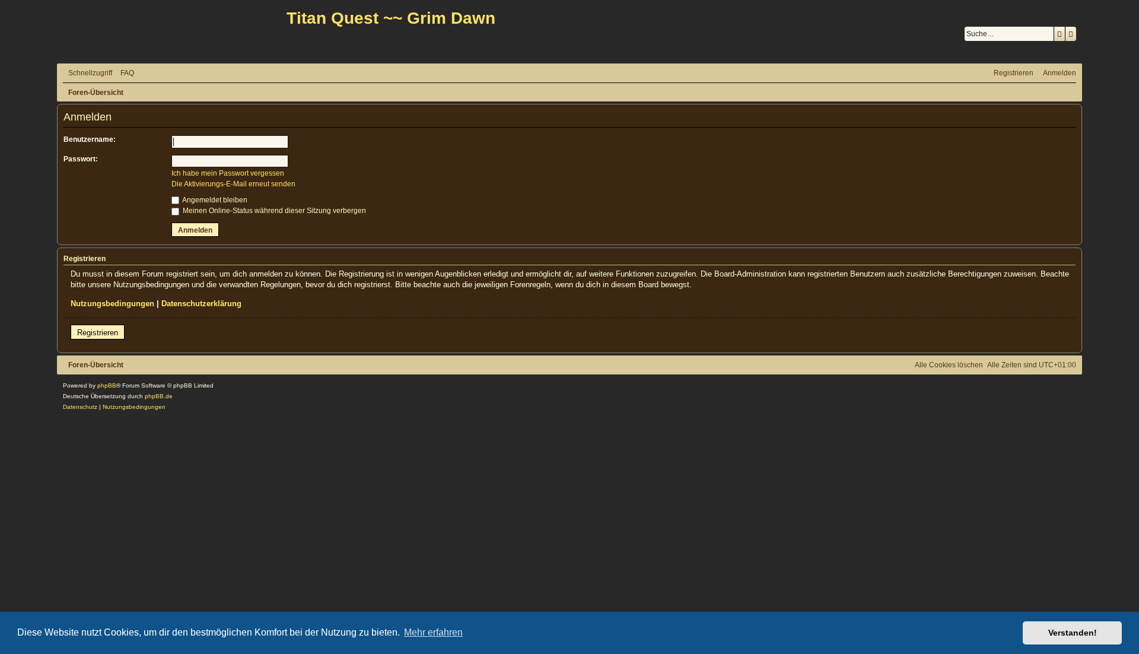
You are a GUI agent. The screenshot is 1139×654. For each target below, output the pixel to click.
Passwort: (80, 159)
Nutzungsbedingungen (112, 303)
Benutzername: (89, 139)
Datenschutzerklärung (201, 303)
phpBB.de (159, 396)
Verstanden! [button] (1072, 632)
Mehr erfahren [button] (433, 632)
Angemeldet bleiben (214, 200)
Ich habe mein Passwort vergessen (227, 173)
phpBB (106, 385)
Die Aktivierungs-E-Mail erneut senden (233, 184)
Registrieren (97, 332)
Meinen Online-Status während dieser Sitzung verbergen (273, 211)
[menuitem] (124, 73)
